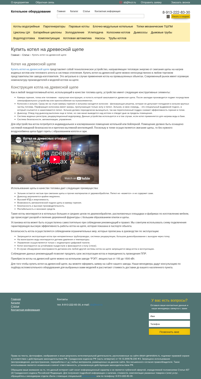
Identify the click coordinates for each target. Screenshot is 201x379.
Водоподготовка (24, 38)
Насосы (100, 38)
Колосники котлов (118, 32)
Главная (61, 11)
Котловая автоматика (77, 38)
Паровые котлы (79, 26)
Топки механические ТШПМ (154, 26)
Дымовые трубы (161, 32)
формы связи (89, 375)
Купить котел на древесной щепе (30, 69)
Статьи (86, 11)
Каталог (74, 11)
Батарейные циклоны (47, 32)
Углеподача (95, 32)
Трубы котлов (117, 38)
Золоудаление (74, 32)
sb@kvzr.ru (96, 304)
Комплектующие (49, 38)
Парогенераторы (54, 26)
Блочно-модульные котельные (113, 26)
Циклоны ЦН (21, 32)
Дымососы (140, 32)
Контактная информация (107, 11)
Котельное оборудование (31, 11)
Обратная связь (45, 2)
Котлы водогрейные (26, 26)
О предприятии (20, 2)
